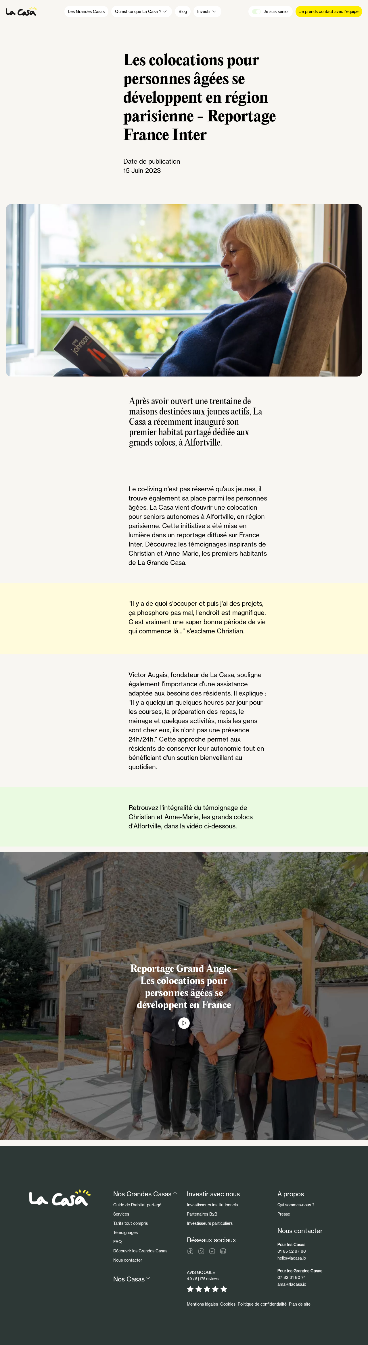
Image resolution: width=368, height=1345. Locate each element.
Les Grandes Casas (86, 11)
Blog (183, 11)
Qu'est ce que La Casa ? (138, 11)
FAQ (117, 1241)
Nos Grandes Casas (142, 1194)
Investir (204, 11)
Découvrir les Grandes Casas (140, 1250)
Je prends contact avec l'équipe (329, 11)
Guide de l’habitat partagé (137, 1204)
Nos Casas (129, 1279)
